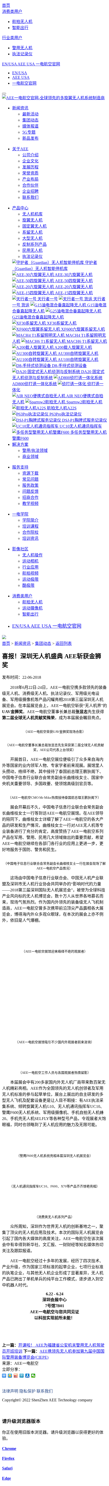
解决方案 (20, 444)
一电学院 (20, 514)
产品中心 (20, 208)
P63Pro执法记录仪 (65, 414)
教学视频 (30, 503)
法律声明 (10, 1391)
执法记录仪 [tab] (32, 256)
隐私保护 (27, 1391)
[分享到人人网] (27, 1376)
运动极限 (30, 579)
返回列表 (64, 643)
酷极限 (28, 585)
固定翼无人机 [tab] (34, 226)
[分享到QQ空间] (10, 1376)
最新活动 (30, 114)
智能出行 (20, 28)
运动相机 (30, 561)
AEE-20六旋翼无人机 (73, 287)
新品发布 (30, 138)
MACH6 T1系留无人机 (86, 341)
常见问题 (30, 479)
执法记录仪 (22, 54)
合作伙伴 (30, 185)
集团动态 (30, 120)
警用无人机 (22, 48)
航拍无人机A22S (61, 408)
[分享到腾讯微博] (22, 1376)
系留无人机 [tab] (32, 232)
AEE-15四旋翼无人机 (73, 293)
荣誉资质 (30, 173)
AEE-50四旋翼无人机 (73, 281)
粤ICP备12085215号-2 (21, 1410)
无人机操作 (32, 555)
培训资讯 (30, 538)
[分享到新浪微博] (16, 1376)
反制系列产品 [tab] (34, 244)
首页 (6, 5)
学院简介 (30, 520)
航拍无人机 (22, 21)
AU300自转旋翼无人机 (77, 353)
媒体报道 (30, 126)
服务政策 (30, 485)
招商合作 (30, 497)
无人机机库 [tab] (32, 214)
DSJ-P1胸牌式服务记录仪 (84, 420)
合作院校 (30, 532)
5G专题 (28, 132)
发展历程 (30, 167)
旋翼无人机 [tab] (32, 220)
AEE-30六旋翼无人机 (73, 275)
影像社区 (20, 549)
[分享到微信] (33, 1376)
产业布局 (30, 179)
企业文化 (30, 161)
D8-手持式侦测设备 (69, 365)
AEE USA (26, 64)
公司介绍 (30, 155)
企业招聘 (30, 191)
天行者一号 (47, 299)
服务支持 (20, 467)
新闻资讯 (20, 108)
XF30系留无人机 (61, 323)
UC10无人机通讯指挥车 (80, 426)
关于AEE (20, 149)
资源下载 (30, 473)
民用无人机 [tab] (32, 250)
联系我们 (30, 197)
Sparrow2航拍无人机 (83, 402)
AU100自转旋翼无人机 (77, 359)
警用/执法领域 (35, 450)
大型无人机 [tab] (32, 238)
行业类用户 (12, 38)
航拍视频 (30, 573)
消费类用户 (12, 11)
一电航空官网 (48, 64)
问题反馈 (30, 491)
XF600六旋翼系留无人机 (82, 329)
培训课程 (30, 526)
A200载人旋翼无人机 (73, 347)
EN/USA (9, 64)
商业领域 (30, 456)
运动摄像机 (32, 608)
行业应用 (30, 567)
